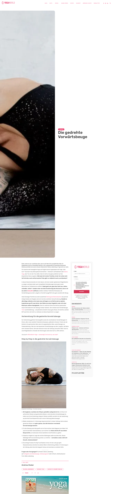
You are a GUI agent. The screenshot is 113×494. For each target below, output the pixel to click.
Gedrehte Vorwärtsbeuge (54, 469)
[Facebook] (104, 3)
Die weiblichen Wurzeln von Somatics (81, 338)
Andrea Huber (28, 465)
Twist (23, 310)
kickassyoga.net (44, 454)
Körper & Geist (75, 326)
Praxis (61, 129)
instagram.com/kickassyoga (31, 454)
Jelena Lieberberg (28, 469)
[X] (35, 473)
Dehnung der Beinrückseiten (53, 297)
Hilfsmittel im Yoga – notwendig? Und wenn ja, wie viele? (42, 334)
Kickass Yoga (40, 469)
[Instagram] (106, 3)
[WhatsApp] (38, 473)
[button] (110, 3)
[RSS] (108, 3)
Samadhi (30, 291)
